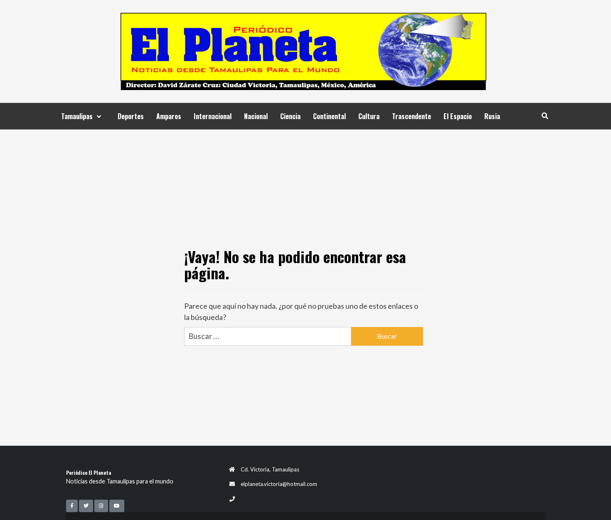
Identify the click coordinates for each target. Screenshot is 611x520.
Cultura (368, 116)
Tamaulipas (77, 116)
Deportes (131, 116)
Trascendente (411, 116)
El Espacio (457, 116)
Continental (329, 116)
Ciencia (290, 116)
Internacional (213, 116)
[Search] (545, 115)
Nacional (256, 116)
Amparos (168, 116)
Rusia (492, 116)
